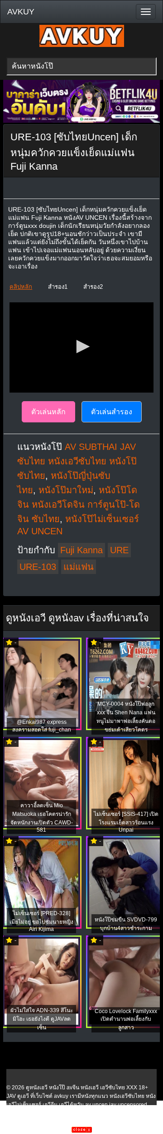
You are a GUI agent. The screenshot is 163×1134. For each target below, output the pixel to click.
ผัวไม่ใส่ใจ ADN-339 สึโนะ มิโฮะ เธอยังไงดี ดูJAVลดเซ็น (41, 1019)
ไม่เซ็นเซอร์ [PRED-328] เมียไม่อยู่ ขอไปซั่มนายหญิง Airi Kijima (41, 921)
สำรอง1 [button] (57, 286)
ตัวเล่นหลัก (48, 412)
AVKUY (20, 11)
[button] (81, 346)
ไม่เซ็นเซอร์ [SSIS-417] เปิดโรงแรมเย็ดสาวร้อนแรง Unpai (126, 822)
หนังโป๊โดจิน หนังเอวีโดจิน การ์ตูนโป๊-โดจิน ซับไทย (78, 504)
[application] (81, 347)
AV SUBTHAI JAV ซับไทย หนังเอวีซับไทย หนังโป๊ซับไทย (77, 461)
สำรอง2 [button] (93, 286)
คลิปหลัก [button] (21, 286)
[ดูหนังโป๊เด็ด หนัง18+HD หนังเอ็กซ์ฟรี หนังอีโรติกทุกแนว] (81, 45)
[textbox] (81, 66)
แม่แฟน (78, 567)
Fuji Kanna (81, 550)
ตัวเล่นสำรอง (111, 412)
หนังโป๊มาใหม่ (65, 490)
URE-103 (37, 567)
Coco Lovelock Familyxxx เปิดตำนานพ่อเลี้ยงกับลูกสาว (126, 1019)
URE (119, 550)
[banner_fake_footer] (82, 1131)
